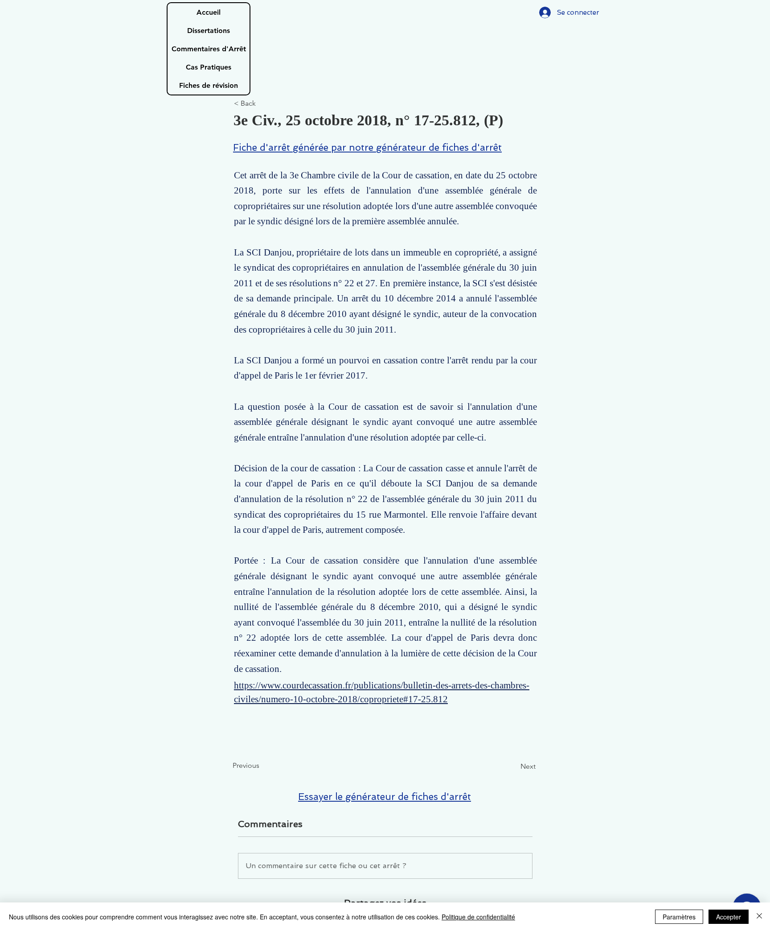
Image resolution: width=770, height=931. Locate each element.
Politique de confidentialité (478, 916)
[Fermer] (759, 917)
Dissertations (208, 30)
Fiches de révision (208, 85)
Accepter (728, 916)
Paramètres (679, 916)
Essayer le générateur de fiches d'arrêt (384, 796)
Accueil (209, 12)
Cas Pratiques (208, 67)
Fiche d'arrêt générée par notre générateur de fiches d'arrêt (367, 147)
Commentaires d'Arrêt (209, 49)
